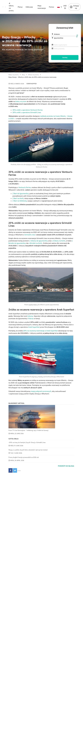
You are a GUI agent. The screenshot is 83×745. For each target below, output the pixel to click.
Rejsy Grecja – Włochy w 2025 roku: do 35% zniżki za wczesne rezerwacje (32, 77)
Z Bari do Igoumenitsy (21, 193)
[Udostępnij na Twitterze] (15, 470)
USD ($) (65, 7)
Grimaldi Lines (29, 235)
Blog (23, 75)
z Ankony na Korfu (58, 241)
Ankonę (30, 316)
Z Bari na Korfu (18, 198)
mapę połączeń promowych (41, 391)
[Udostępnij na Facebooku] (11, 470)
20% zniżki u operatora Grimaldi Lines (27, 112)
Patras (30, 318)
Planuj (20, 7)
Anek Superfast (34, 327)
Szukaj (64, 57)
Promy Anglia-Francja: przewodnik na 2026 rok (24, 457)
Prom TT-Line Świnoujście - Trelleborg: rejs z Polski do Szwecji (28, 430)
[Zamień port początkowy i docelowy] (77, 36)
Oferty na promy (11, 8)
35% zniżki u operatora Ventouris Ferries (28, 110)
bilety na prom (20, 101)
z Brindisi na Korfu (35, 243)
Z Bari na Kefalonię (20, 201)
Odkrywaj (29, 7)
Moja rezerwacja (42, 7)
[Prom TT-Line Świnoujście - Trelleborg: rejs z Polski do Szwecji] (41, 416)
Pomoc (51, 7)
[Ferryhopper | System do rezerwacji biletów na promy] (2, 7)
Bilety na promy (14, 75)
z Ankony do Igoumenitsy (38, 241)
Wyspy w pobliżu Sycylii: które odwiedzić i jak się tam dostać (28, 450)
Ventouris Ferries (25, 187)
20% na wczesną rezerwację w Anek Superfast (40, 331)
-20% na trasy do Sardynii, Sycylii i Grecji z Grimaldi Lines (27, 442)
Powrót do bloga (66, 466)
